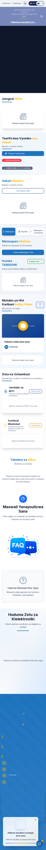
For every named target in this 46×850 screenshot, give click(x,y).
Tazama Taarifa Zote (16, 153)
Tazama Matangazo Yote (23, 252)
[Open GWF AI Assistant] (39, 843)
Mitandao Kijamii (20, 3)
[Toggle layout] (35, 820)
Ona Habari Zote (23, 191)
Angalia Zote (34, 261)
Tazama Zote (35, 391)
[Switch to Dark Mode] (25, 3)
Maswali (7, 3)
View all (40, 305)
